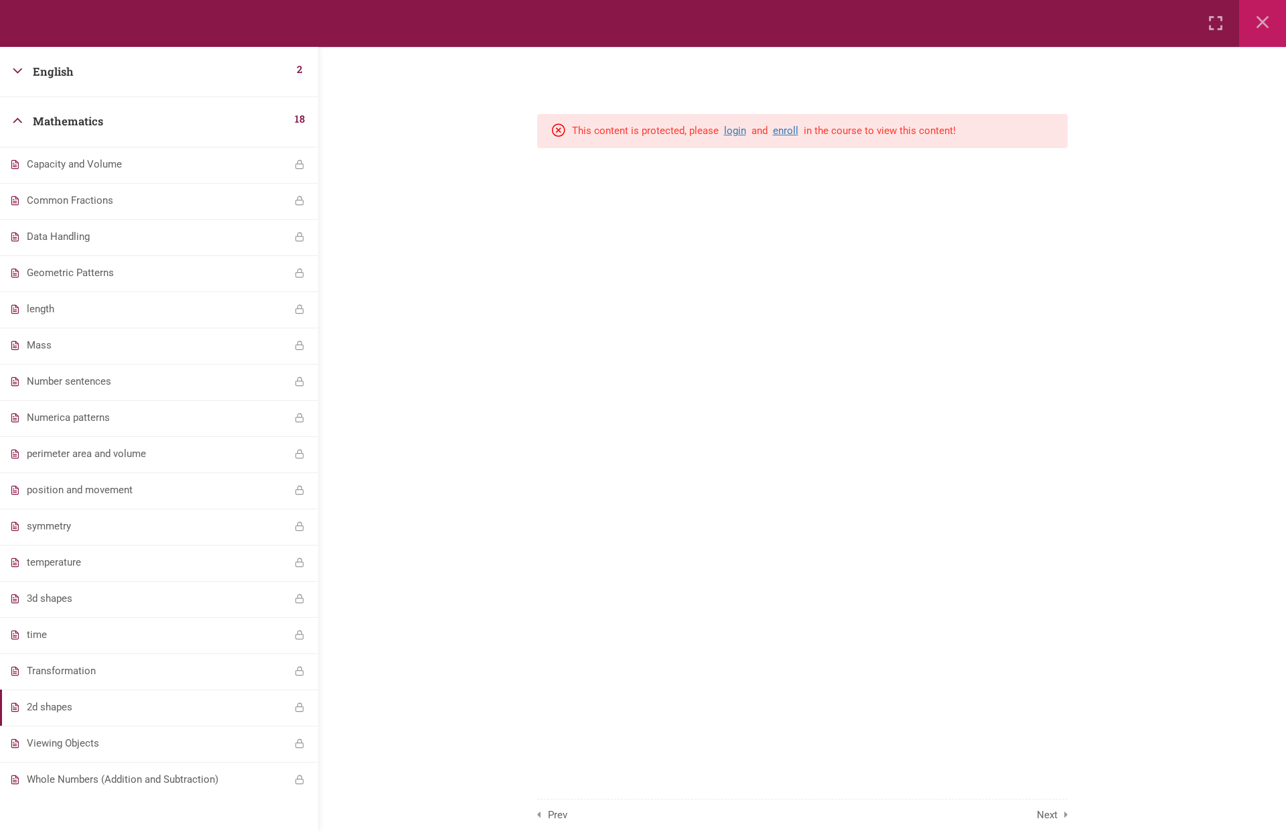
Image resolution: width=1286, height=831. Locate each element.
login (735, 131)
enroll (785, 131)
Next (1047, 815)
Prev (557, 815)
